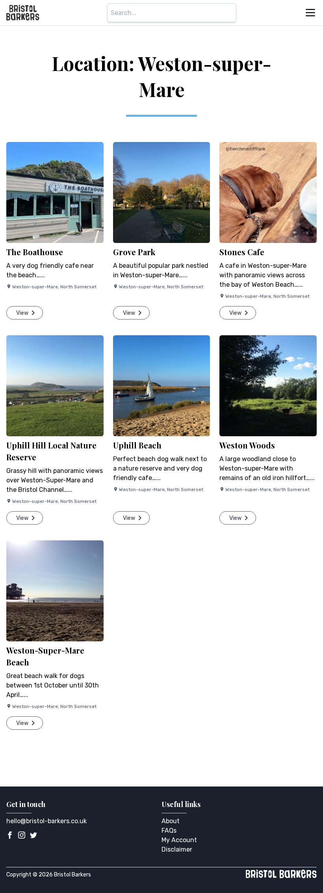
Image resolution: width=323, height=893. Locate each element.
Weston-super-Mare (35, 287)
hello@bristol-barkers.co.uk (46, 821)
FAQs (169, 830)
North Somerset (78, 287)
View (22, 313)
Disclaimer (177, 849)
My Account (179, 840)
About (171, 821)
